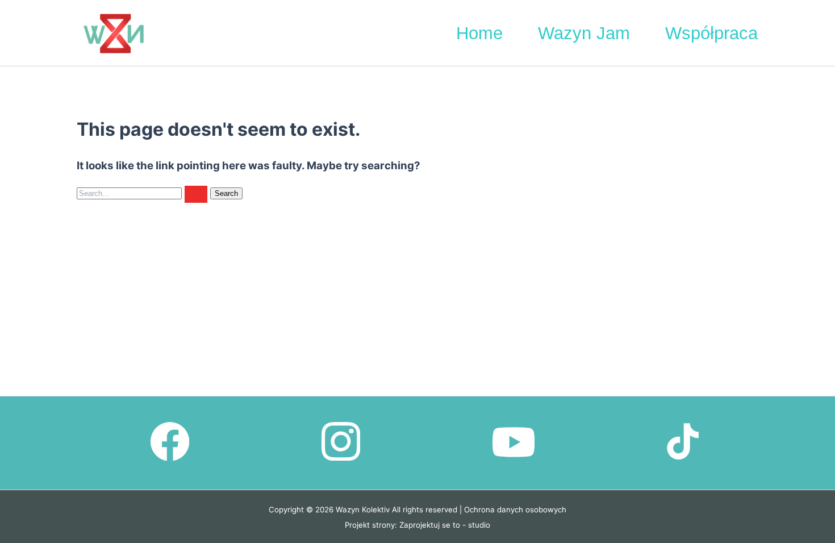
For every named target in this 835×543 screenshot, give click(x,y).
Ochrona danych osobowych (515, 509)
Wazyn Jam (584, 33)
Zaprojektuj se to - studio (444, 524)
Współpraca (711, 33)
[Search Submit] (196, 194)
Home (479, 33)
